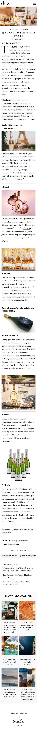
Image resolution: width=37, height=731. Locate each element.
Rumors (32, 281)
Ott (3, 157)
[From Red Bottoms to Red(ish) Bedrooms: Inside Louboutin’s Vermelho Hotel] (27, 677)
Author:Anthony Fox (18, 550)
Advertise (14, 713)
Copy (35, 555)
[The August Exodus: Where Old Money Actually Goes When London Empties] (10, 610)
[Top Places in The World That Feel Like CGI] (27, 610)
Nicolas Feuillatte (18, 339)
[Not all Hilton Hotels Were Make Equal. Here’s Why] (10, 645)
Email (29, 555)
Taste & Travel (9, 622)
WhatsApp (11, 555)
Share (23, 39)
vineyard (26, 228)
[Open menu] (34, 3)
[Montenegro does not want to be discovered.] (27, 645)
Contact (23, 713)
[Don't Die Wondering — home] (12, 3)
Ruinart (4, 419)
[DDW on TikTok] (21, 725)
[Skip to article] (18, 16)
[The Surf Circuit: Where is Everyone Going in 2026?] (10, 677)
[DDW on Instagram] (15, 725)
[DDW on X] (18, 725)
